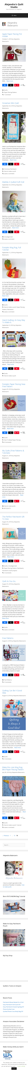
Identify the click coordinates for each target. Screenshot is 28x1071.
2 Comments (7, 573)
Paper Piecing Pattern (10, 92)
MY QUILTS (7, 508)
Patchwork (10, 309)
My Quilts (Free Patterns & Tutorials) (13, 451)
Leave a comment (9, 173)
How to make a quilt (10, 171)
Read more (10, 81)
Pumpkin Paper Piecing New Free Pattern (13, 385)
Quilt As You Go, (9, 581)
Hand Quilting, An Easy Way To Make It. (13, 321)
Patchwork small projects (9, 570)
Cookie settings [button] (21, 1066)
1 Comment (7, 95)
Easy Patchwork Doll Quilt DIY (11, 1004)
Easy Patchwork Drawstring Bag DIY (13, 1007)
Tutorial (19, 825)
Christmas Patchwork (10, 169)
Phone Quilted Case (8, 1009)
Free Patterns (7, 638)
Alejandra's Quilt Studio (14, 6)
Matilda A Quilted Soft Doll (13, 182)
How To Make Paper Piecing (12, 440)
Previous (5, 835)
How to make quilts (9, 506)
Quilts (6, 90)
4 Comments (7, 442)
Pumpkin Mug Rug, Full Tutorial (11, 248)
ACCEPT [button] (14, 1068)
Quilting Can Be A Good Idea (12, 691)
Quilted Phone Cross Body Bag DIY (13, 1011)
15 (15, 835)
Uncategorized (8, 237)
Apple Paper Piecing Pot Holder (12, 35)
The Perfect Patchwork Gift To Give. (13, 517)
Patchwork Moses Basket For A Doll (13, 1002)
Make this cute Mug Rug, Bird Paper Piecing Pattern (13, 768)
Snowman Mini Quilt (10, 103)
